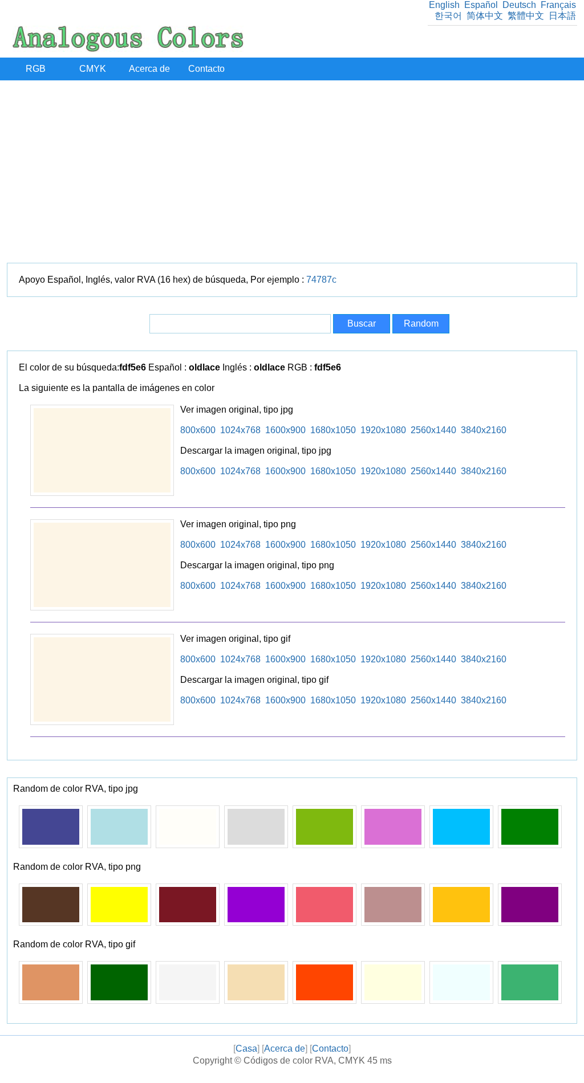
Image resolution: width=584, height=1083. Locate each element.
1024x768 (240, 430)
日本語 (562, 16)
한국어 (448, 16)
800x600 (198, 430)
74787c (321, 279)
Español (481, 5)
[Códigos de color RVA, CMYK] (128, 49)
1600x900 (285, 430)
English (444, 5)
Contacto (206, 69)
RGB (36, 69)
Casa (246, 1048)
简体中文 (485, 16)
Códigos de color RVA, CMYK (304, 1060)
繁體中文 (526, 16)
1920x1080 (383, 430)
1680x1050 (333, 430)
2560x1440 (433, 430)
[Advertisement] (292, 171)
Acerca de (149, 69)
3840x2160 (483, 430)
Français (558, 5)
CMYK (92, 69)
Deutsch (519, 5)
